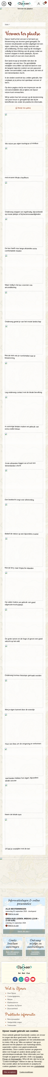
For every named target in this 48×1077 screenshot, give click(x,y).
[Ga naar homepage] (24, 3)
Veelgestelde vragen (14, 1022)
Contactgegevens (13, 996)
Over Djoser (11, 993)
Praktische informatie (20, 1014)
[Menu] (4, 3)
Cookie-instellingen (26, 1072)
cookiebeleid (39, 1066)
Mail (23, 973)
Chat (28, 973)
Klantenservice (12, 1002)
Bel (19, 973)
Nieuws (10, 999)
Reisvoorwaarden (13, 1019)
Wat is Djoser (15, 988)
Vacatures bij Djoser (14, 1005)
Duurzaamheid (12, 1009)
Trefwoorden (11, 1025)
